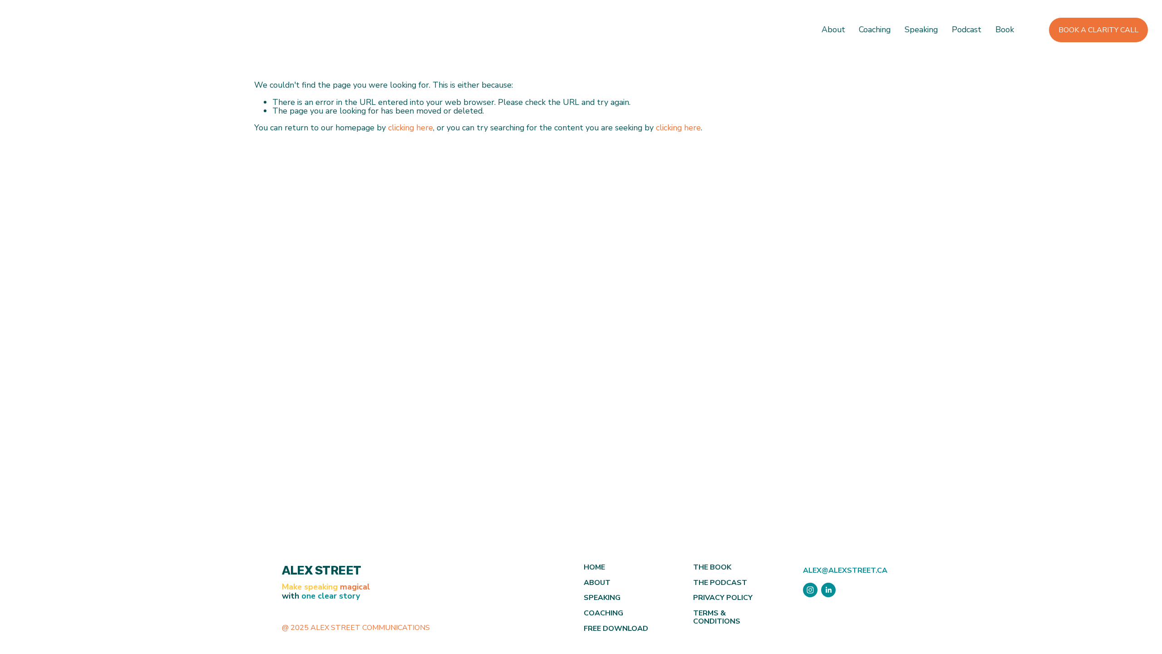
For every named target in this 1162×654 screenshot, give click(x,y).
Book (1004, 30)
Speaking (921, 30)
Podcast (966, 30)
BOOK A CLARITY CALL (1098, 30)
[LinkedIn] (828, 590)
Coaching (875, 30)
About (833, 30)
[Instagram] (810, 590)
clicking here (410, 127)
